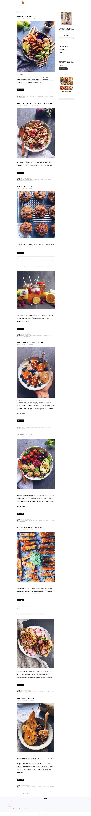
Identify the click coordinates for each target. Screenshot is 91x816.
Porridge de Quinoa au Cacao (27, 698)
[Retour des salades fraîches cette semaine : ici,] (71, 79)
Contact (10, 806)
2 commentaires (31, 436)
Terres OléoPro (39, 496)
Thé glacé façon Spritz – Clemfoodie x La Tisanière (34, 266)
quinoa (40, 786)
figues (35, 179)
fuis (36, 179)
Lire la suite (20, 89)
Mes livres (11, 802)
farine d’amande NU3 (37, 406)
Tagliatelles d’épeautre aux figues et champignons (35, 103)
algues (21, 96)
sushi (47, 96)
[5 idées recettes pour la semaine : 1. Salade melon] (66, 79)
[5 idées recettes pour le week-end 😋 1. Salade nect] (62, 88)
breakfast (32, 427)
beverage (21, 335)
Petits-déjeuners (23, 426)
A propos (10, 804)
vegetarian (18, 97)
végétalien (25, 180)
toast (53, 691)
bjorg (27, 96)
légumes (32, 96)
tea (24, 336)
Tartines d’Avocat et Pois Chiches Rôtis (30, 614)
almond (24, 427)
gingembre (29, 96)
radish (42, 691)
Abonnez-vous (63, 68)
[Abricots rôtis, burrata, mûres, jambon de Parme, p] (66, 88)
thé (25, 336)
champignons (22, 179)
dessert (30, 335)
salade (46, 691)
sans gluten (52, 520)
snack (17, 336)
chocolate (29, 786)
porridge (48, 427)
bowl (21, 520)
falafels (34, 520)
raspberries (51, 335)
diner (28, 179)
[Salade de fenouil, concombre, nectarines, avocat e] (62, 79)
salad (44, 691)
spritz (19, 336)
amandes (27, 427)
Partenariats (11, 801)
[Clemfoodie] (23, 6)
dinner (30, 179)
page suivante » (25, 793)
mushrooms (41, 179)
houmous (40, 520)
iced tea (39, 335)
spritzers (22, 336)
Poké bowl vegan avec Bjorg (26, 16)
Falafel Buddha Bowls (24, 434)
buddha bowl (24, 520)
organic (35, 96)
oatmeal (36, 427)
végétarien (21, 97)
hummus (43, 520)
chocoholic (23, 786)
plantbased (18, 180)
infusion (42, 335)
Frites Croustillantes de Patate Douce (30, 527)
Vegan (30, 95)
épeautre (32, 179)
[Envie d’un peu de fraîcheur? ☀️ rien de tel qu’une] (71, 88)
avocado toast (25, 691)
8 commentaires (31, 529)
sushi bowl (49, 96)
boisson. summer (25, 335)
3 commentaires (31, 188)
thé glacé (27, 336)
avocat (24, 96)
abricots (21, 427)
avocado (21, 691)
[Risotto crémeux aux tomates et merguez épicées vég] (71, 83)
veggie (24, 97)
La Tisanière (23, 317)
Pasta (44, 179)
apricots (30, 427)
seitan (45, 96)
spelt (21, 180)
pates (46, 179)
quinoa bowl (43, 786)
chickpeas (31, 691)
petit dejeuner (41, 427)
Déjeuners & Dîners (23, 95)
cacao (21, 786)
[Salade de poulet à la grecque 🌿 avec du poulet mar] (66, 83)
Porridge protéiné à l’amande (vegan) (30, 342)
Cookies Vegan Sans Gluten (26, 186)
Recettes (28, 95)
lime (44, 335)
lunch (38, 179)
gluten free (37, 520)
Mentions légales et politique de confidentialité (18, 808)
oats (38, 427)
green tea (33, 335)
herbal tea (36, 335)
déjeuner (26, 179)
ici (31, 245)
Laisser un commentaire (32, 18)
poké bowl (41, 96)
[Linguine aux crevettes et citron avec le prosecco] (62, 83)
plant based (38, 96)
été (31, 335)
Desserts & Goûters (23, 334)
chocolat (27, 786)
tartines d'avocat (50, 691)
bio (25, 96)
